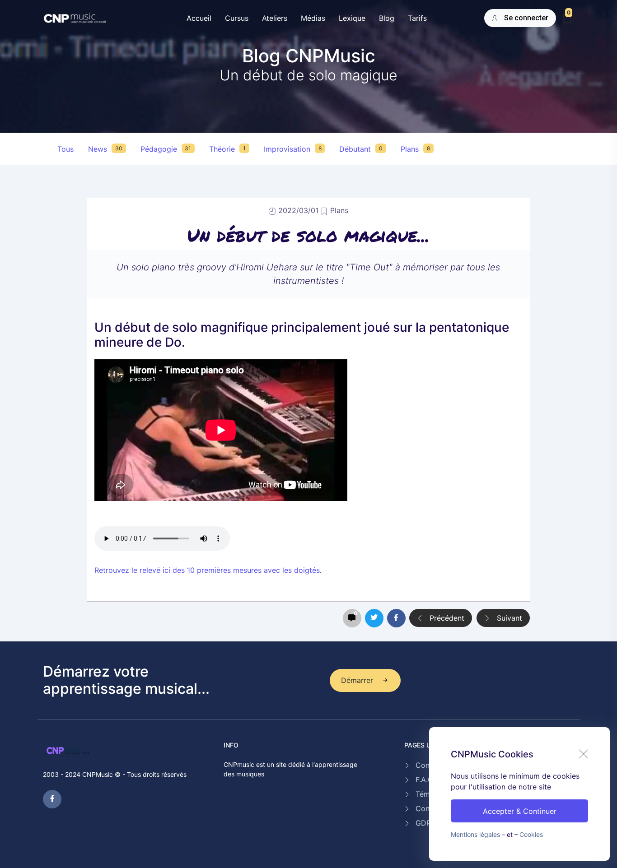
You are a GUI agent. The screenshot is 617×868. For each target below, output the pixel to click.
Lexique (352, 18)
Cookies (531, 834)
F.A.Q (424, 779)
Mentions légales (475, 834)
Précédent (445, 617)
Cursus (236, 18)
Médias (313, 18)
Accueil (199, 18)
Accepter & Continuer (519, 811)
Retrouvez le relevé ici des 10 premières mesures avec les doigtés (207, 570)
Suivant (508, 617)
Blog (386, 18)
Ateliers (274, 18)
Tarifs (417, 18)
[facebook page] (52, 799)
